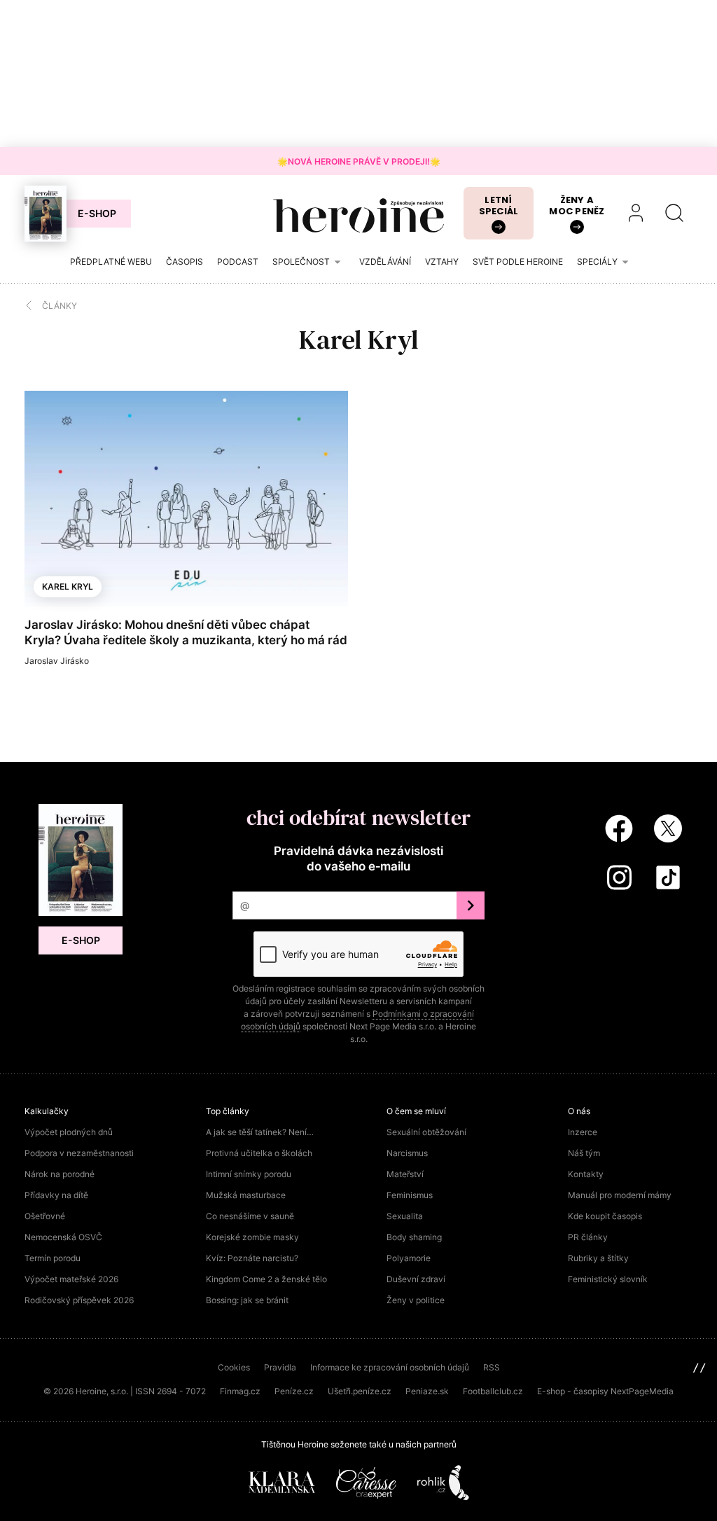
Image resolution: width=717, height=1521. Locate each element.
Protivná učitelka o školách (259, 1153)
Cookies (234, 1367)
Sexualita (405, 1216)
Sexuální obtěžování (426, 1132)
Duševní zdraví (416, 1279)
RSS (491, 1367)
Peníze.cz (294, 1391)
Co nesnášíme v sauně (250, 1216)
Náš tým (584, 1153)
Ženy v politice (416, 1300)
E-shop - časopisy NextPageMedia (605, 1391)
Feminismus (410, 1195)
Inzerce (582, 1132)
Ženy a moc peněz (576, 205)
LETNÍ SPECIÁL (499, 205)
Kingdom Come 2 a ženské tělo (266, 1279)
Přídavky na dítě (56, 1195)
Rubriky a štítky (598, 1258)
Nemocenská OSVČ (63, 1237)
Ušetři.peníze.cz (359, 1391)
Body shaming (414, 1237)
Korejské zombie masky (252, 1237)
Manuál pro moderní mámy (619, 1195)
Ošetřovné (45, 1216)
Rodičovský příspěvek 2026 (79, 1300)
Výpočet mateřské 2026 (71, 1279)
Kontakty (586, 1174)
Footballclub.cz (493, 1391)
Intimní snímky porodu (248, 1174)
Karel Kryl (67, 586)
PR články (588, 1237)
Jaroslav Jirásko (57, 660)
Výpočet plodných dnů (69, 1132)
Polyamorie (409, 1258)
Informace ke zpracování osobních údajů (389, 1367)
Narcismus (407, 1153)
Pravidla (280, 1367)
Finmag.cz (240, 1391)
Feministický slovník (608, 1279)
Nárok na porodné (60, 1174)
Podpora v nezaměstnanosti (79, 1153)
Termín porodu (53, 1258)
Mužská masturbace (246, 1195)
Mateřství (405, 1174)
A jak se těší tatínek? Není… (260, 1132)
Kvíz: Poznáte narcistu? (252, 1258)
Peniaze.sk (427, 1391)
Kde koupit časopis (605, 1216)
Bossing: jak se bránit (247, 1300)
